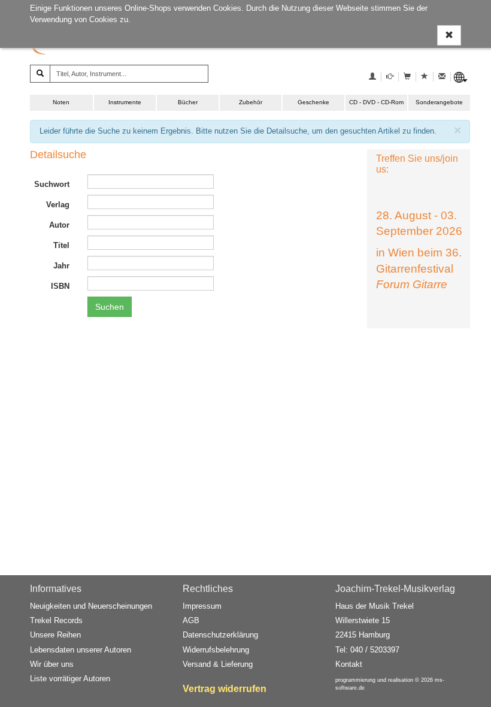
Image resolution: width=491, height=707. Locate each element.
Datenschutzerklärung (220, 634)
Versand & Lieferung (218, 664)
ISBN (60, 286)
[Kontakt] (442, 76)
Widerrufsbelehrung (216, 649)
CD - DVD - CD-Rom (376, 102)
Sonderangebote (439, 102)
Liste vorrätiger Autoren (70, 678)
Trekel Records (56, 620)
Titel (61, 245)
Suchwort (51, 184)
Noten (61, 102)
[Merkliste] (425, 76)
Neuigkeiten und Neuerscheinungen (91, 606)
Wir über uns (52, 664)
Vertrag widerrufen (224, 689)
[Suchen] (40, 74)
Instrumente (124, 102)
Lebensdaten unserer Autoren (80, 649)
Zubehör (250, 102)
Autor (59, 224)
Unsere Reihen (55, 634)
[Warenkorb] (407, 76)
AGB (191, 620)
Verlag (57, 204)
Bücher (188, 102)
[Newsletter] (390, 76)
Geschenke (313, 102)
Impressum (202, 606)
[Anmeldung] (372, 76)
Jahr (61, 265)
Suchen (109, 307)
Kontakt (348, 664)
